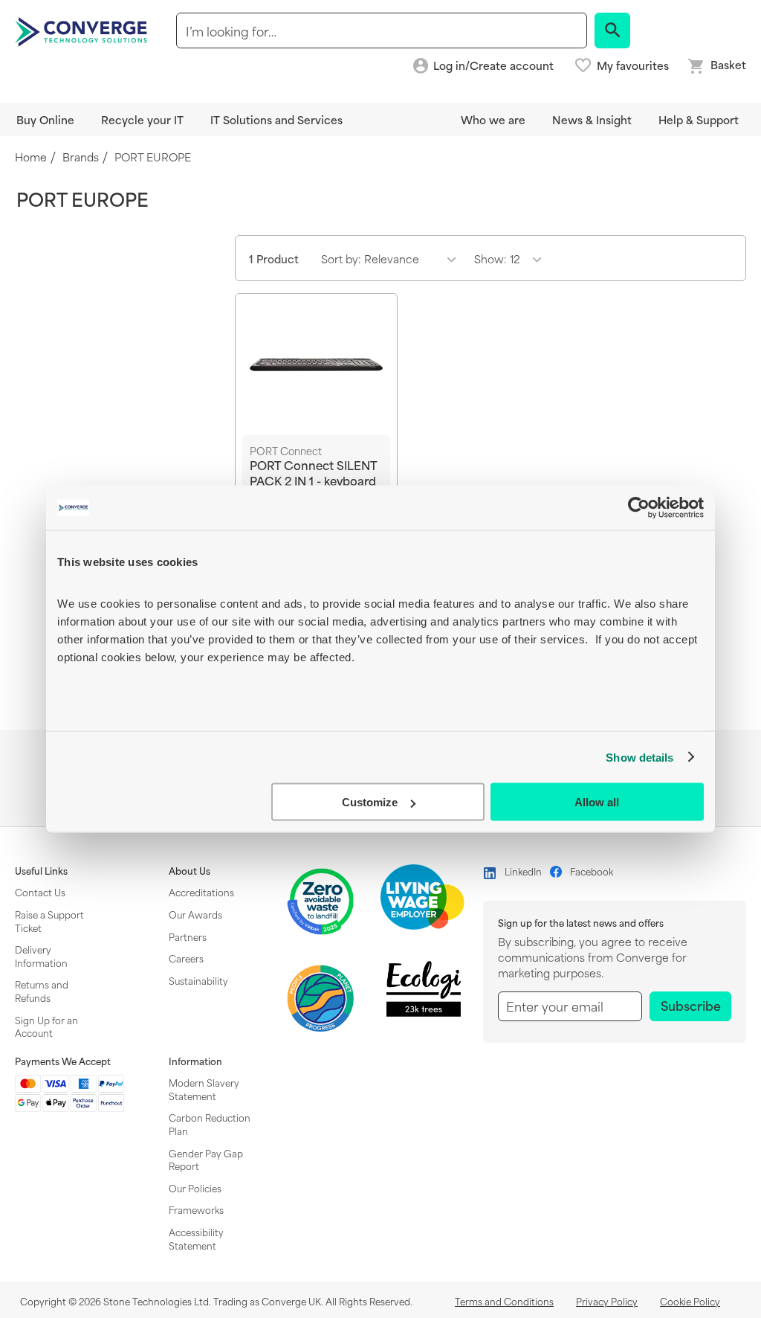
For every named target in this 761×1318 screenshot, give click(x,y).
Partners (188, 936)
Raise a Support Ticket (49, 921)
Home (31, 157)
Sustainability (198, 980)
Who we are (493, 119)
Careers (186, 958)
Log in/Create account (493, 66)
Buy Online (45, 119)
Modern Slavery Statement (204, 1089)
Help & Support (698, 119)
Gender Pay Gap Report (206, 1159)
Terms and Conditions (504, 1300)
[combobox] (381, 30)
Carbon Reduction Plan (209, 1124)
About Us (189, 871)
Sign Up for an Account (46, 1026)
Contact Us (40, 891)
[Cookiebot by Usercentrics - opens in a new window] (639, 508)
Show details (639, 756)
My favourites (633, 65)
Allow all (596, 802)
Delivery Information (41, 956)
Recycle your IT (142, 119)
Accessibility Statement (196, 1238)
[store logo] (83, 30)
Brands (80, 157)
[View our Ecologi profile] (423, 989)
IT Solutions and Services (276, 119)
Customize (370, 802)
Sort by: (341, 258)
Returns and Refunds (41, 991)
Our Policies (195, 1187)
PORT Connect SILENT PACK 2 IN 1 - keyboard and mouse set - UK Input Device (313, 480)
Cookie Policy (690, 1300)
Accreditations (201, 891)
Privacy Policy (607, 1300)
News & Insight (592, 119)
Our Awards (195, 914)
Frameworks (196, 1209)
